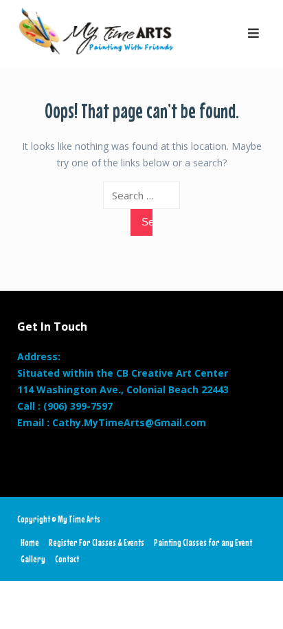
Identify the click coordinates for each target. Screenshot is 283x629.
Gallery (33, 558)
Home (30, 542)
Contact (67, 558)
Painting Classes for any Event (203, 542)
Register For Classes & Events (96, 542)
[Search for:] (142, 195)
